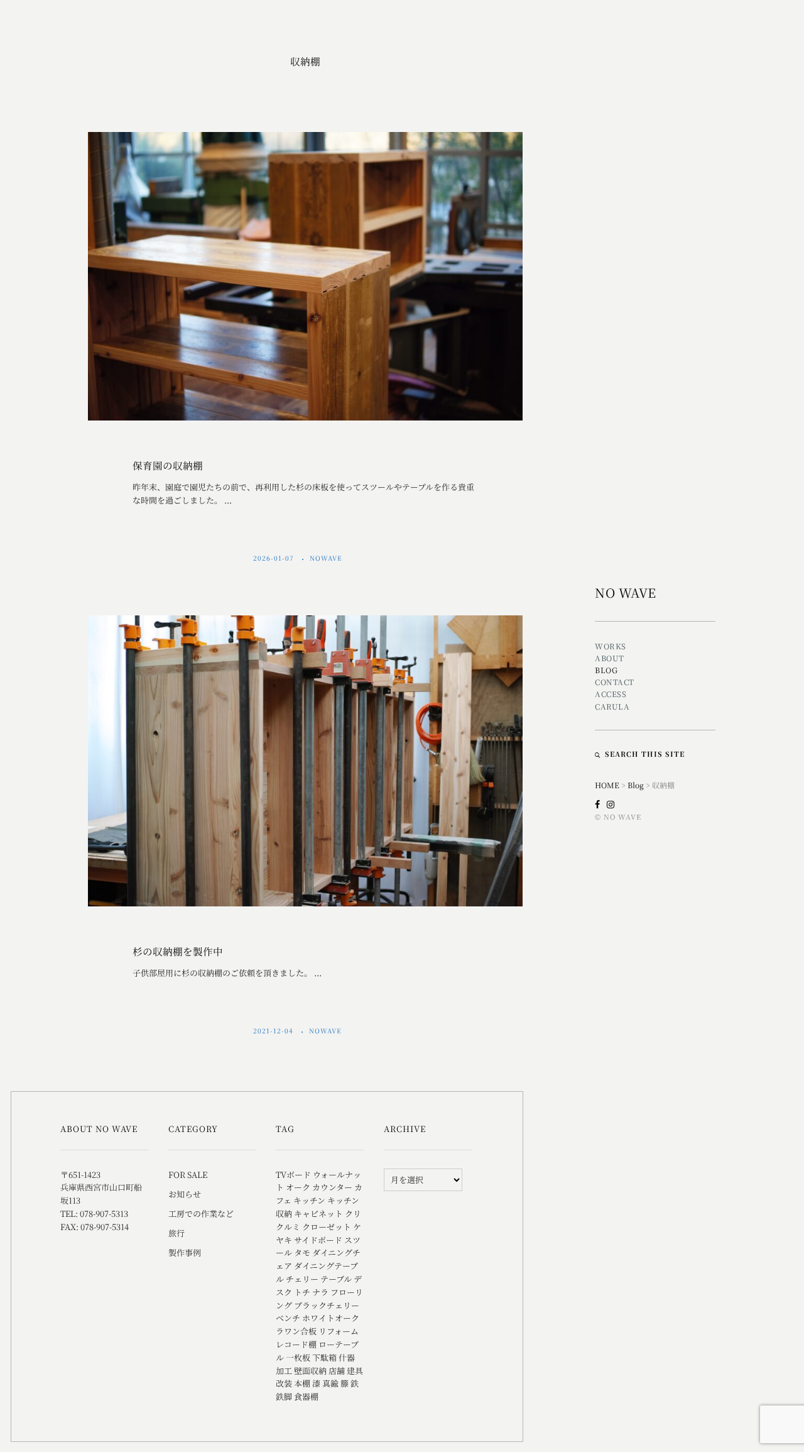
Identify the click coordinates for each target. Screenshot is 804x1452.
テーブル (336, 1279)
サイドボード (318, 1240)
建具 (355, 1371)
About (609, 657)
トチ (302, 1292)
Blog (606, 669)
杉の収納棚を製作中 (178, 951)
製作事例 (184, 1252)
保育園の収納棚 (168, 465)
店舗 (337, 1371)
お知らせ (184, 1194)
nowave (327, 558)
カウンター (332, 1187)
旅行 (176, 1233)
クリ (353, 1213)
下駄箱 (324, 1357)
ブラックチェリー (326, 1305)
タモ (302, 1252)
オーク (298, 1187)
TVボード (293, 1174)
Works (610, 646)
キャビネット (318, 1213)
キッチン (309, 1200)
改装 (284, 1383)
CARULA (612, 706)
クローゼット (326, 1227)
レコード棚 (296, 1344)
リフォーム (338, 1331)
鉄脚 (284, 1396)
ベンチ (288, 1318)
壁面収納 (310, 1371)
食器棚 (306, 1396)
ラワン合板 (296, 1331)
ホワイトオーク (330, 1318)
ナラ (320, 1292)
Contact (614, 681)
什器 (347, 1357)
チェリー (302, 1279)
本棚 (302, 1383)
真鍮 (330, 1383)
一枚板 (298, 1357)
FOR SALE (187, 1174)
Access (610, 693)
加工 (284, 1371)
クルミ (288, 1227)
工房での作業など (201, 1213)
